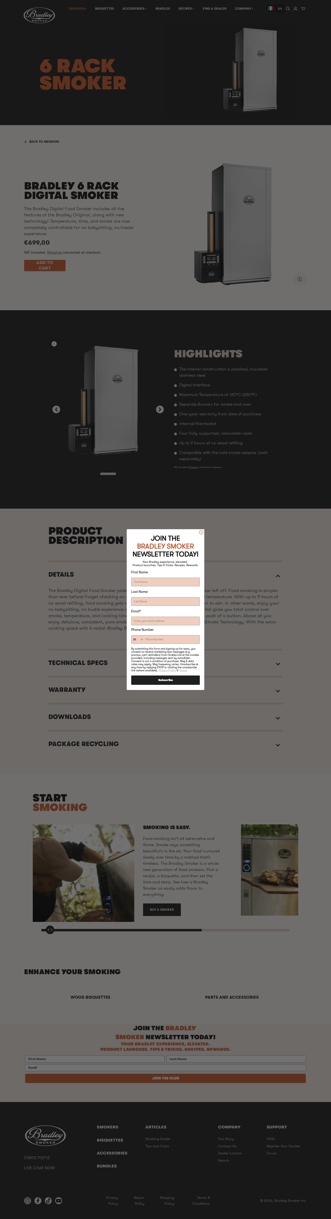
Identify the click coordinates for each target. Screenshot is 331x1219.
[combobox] (137, 639)
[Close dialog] (201, 532)
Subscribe (165, 680)
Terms (183, 670)
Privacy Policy (167, 670)
